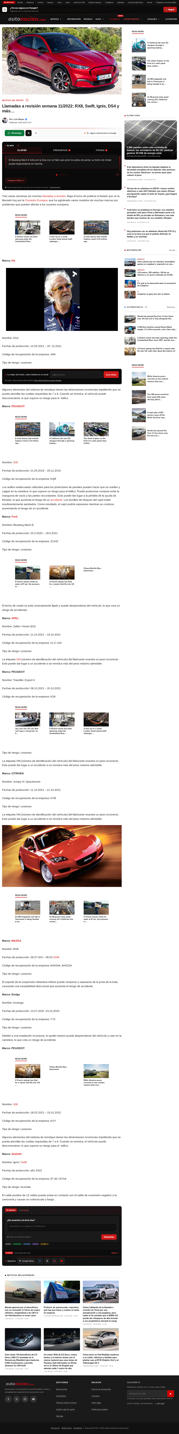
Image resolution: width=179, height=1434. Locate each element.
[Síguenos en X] (47, 1261)
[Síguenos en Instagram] (54, 1261)
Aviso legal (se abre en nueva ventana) (47, 380)
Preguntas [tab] (61, 150)
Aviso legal (96, 1403)
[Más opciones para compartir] (36, 133)
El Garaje (115, 19)
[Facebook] (8, 1399)
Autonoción (55, 1428)
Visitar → (115, 1253)
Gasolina (152, 19)
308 (15, 1104)
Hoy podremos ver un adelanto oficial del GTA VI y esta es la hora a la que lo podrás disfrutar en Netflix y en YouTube (151, 234)
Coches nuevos (131, 19)
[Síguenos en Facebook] (40, 1261)
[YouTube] (33, 1399)
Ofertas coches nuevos (66, 1403)
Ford (14, 516)
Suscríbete (111, 374)
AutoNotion (171, 19)
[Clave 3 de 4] (63, 175)
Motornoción (74, 19)
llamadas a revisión (54, 196)
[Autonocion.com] (26, 18)
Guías (98, 19)
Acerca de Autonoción (101, 1389)
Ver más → (173, 250)
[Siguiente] (117, 174)
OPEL (15, 618)
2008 (56, 957)
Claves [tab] (22, 150)
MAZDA (16, 940)
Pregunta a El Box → (16, 180)
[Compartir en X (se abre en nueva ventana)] (28, 133)
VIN (18, 659)
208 (15, 462)
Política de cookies (100, 1409)
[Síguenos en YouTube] (62, 1261)
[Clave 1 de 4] (56, 175)
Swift (24, 1162)
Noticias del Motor (12, 100)
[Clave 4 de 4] (67, 175)
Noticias (54, 19)
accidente (56, 499)
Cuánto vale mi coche (65, 1409)
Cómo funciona (55, 187)
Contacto (96, 1396)
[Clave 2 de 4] (60, 175)
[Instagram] (25, 1399)
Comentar (109, 1237)
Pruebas (88, 19)
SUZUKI (16, 1153)
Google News (28, 1261)
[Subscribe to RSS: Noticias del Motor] (27, 100)
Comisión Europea (36, 200)
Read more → (172, 307)
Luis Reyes (19, 119)
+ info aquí (159, 1403)
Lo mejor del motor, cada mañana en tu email (27, 374)
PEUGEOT (18, 406)
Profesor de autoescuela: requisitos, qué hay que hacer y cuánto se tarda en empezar (61, 1310)
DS (13, 260)
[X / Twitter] (16, 1399)
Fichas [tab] (101, 150)
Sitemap (59, 1416)
